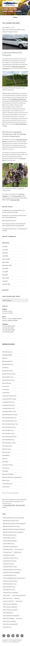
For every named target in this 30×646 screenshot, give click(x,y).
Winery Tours (6, 480)
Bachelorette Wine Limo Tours (11, 526)
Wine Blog (5, 471)
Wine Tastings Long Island (10, 610)
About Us (4, 358)
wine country (6, 595)
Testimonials (5, 487)
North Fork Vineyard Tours (9, 436)
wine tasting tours (8, 612)
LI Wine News (6, 392)
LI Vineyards (5, 389)
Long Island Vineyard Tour (9, 396)
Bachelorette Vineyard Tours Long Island (14, 523)
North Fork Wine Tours (8, 439)
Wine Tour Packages (7, 474)
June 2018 (5, 271)
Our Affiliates (5, 455)
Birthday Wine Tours (7, 364)
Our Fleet (4, 458)
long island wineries (8, 564)
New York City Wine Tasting (9, 414)
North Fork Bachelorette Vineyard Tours (14, 578)
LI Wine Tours (17, 552)
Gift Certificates (6, 383)
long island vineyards (9, 555)
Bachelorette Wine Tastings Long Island (14, 529)
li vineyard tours (7, 552)
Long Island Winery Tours (9, 411)
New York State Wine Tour (9, 417)
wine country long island (18, 595)
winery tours (19, 601)
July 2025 (5, 246)
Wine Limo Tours (7, 598)
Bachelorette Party (7, 361)
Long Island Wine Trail (8, 408)
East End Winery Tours (8, 380)
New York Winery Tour (8, 433)
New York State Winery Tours (10, 424)
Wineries (16, 598)
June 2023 (5, 268)
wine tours (19, 618)
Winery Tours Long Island (10, 604)
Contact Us (5, 367)
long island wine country (9, 561)
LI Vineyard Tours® (7, 483)
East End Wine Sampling (9, 541)
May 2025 (5, 253)
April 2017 (5, 281)
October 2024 (6, 259)
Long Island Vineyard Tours (11, 10)
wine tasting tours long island (11, 615)
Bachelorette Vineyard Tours (11, 520)
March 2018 (5, 278)
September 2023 (7, 265)
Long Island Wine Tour (8, 402)
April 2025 (5, 256)
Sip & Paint (5, 461)
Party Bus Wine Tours (9, 589)
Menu (15, 17)
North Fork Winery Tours (9, 443)
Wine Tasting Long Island (10, 607)
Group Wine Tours (8, 549)
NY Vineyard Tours (7, 446)
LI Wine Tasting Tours (21, 124)
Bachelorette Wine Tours (9, 220)
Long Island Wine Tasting (9, 399)
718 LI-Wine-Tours (7, 352)
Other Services (6, 452)
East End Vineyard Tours (8, 374)
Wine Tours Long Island (9, 621)
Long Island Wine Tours (8, 405)
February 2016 (6, 284)
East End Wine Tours (7, 377)
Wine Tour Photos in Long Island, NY (12, 477)
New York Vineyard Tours (9, 427)
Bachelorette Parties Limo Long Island (13, 518)
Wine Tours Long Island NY (10, 624)
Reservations (17, 196)
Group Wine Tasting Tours (10, 546)
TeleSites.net (5, 641)
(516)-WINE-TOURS (10, 505)
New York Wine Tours (8, 430)
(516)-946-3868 (14, 200)
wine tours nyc (7, 627)
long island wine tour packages (11, 572)
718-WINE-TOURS (7, 355)
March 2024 (5, 262)
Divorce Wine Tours (7, 370)
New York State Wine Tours (9, 421)
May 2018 (5, 275)
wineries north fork (8, 601)
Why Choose (5, 468)
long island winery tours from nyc (12, 569)
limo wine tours (19, 549)
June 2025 (5, 249)
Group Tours (5, 386)
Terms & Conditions (7, 465)
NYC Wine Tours (6, 449)
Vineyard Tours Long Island (10, 592)
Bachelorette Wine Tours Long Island (13, 532)
